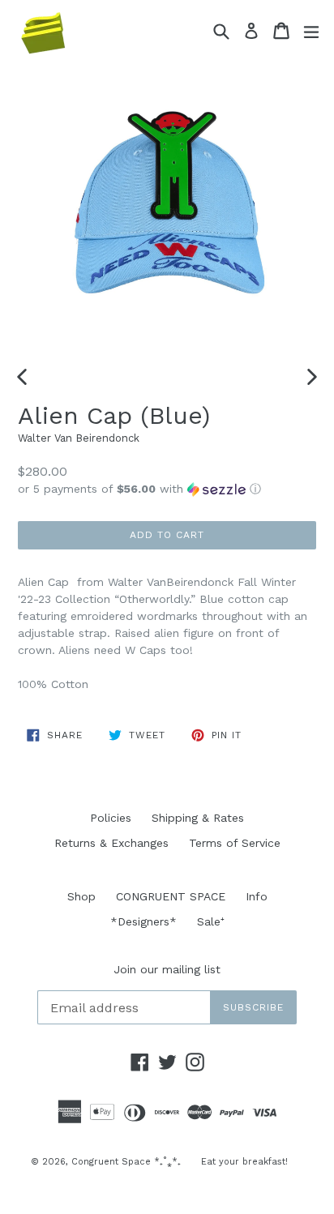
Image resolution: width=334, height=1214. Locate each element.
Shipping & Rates (198, 817)
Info (257, 896)
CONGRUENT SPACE (170, 896)
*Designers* (143, 921)
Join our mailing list (167, 969)
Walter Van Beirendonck (78, 438)
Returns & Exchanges (111, 842)
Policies (110, 817)
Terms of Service (234, 842)
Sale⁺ (211, 921)
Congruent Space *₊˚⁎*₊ (126, 1161)
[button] (167, 489)
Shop (81, 896)
